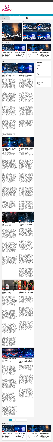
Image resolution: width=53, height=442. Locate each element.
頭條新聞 (6, 15)
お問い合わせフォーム (40, 82)
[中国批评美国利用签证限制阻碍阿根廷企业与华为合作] (10, 285)
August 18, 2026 (5, 39)
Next (24, 420)
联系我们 (30, 15)
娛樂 (26, 15)
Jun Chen (9, 39)
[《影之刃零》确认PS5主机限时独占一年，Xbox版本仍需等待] (10, 217)
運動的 (23, 15)
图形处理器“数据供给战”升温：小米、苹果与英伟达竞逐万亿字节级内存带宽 (33, 54)
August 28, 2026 (25, 30)
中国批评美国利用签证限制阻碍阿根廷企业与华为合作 (9, 291)
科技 (19, 15)
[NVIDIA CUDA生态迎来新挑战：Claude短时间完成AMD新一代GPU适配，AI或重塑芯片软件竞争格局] (26, 353)
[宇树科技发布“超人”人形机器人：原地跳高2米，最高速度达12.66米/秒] (26, 217)
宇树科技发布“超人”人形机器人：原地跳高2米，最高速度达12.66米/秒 (25, 224)
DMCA (38, 83)
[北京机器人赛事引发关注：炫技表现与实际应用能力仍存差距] (10, 68)
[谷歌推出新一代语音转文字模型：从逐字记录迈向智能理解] (26, 68)
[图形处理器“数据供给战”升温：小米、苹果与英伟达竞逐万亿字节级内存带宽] (10, 142)
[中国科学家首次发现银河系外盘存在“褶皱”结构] (10, 353)
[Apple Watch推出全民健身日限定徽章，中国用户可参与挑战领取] (26, 285)
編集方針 (38, 84)
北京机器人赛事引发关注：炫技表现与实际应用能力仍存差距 (29, 28)
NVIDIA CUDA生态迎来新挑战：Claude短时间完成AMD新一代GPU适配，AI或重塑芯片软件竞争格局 (26, 360)
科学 (16, 15)
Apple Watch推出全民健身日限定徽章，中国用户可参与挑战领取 (26, 292)
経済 (13, 15)
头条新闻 (24, 35)
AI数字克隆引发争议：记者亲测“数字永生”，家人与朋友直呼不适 (11, 35)
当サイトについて (40, 80)
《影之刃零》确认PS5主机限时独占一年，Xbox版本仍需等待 (9, 223)
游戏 (3, 220)
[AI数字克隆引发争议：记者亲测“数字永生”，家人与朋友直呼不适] (26, 142)
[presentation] (20, 21)
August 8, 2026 (4, 293)
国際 (10, 15)
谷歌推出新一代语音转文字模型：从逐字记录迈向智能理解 (29, 38)
